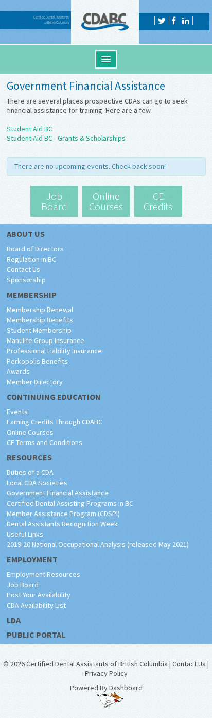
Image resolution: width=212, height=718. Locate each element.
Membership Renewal (40, 309)
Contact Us (23, 269)
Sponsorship (26, 279)
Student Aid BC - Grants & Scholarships (66, 138)
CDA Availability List (36, 605)
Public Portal (36, 634)
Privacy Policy (106, 673)
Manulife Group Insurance (45, 340)
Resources (29, 457)
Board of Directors (35, 248)
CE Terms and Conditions (44, 442)
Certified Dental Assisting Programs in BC (70, 503)
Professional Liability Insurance (54, 350)
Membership (32, 294)
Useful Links (25, 534)
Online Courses (30, 432)
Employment (32, 559)
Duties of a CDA (30, 472)
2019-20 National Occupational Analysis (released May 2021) (98, 544)
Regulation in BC (31, 259)
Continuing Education (54, 396)
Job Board (23, 584)
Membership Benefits (40, 319)
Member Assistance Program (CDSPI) (63, 513)
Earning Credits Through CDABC (54, 421)
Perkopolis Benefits (37, 361)
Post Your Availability (38, 595)
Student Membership (39, 330)
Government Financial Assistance (58, 493)
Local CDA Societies (37, 482)
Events (17, 411)
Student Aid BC (29, 128)
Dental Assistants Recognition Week (62, 523)
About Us (26, 234)
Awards (18, 371)
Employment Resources (43, 574)
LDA (14, 620)
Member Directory (35, 381)
